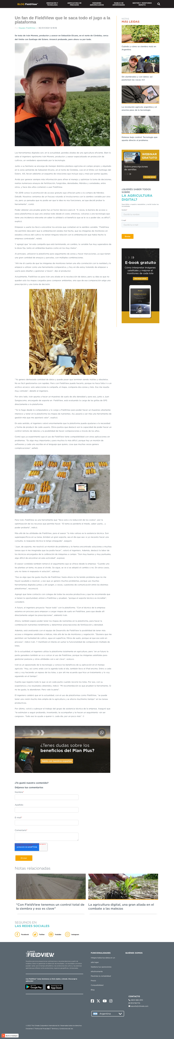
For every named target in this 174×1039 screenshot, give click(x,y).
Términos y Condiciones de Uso (62, 1028)
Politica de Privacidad (42, 1028)
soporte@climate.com (139, 1006)
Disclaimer (29, 1028)
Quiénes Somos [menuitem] (134, 953)
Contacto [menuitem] (132, 960)
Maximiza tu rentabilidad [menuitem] (101, 976)
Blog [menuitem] (93, 990)
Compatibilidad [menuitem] (97, 985)
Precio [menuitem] (93, 981)
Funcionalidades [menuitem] (101, 953)
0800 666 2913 (136, 1000)
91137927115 (135, 1003)
